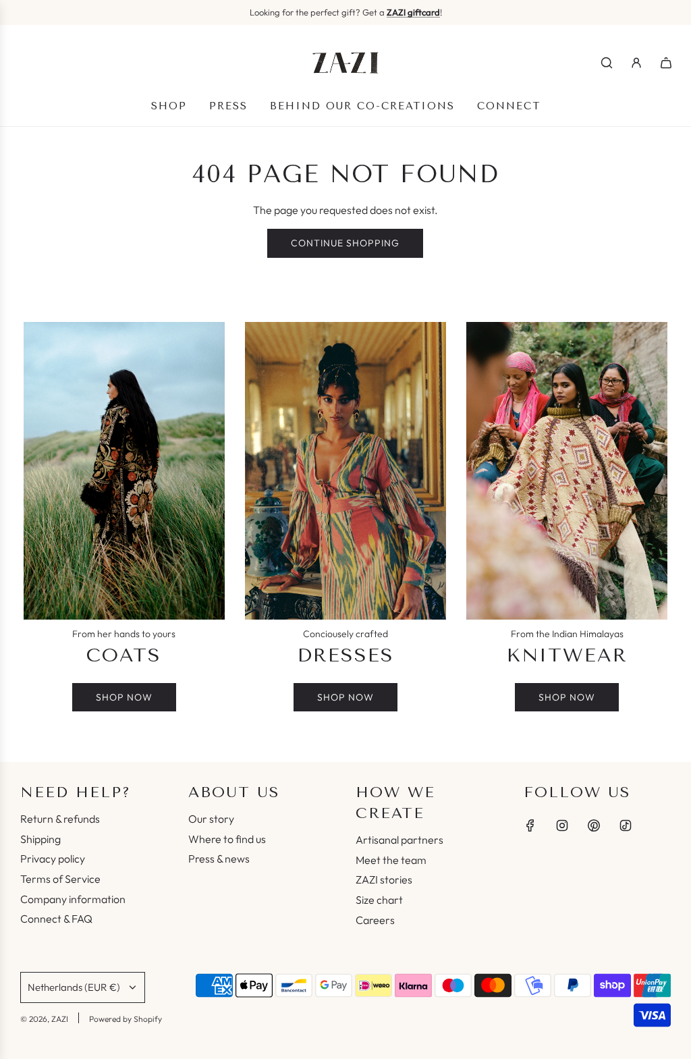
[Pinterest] (594, 825)
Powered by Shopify (125, 1019)
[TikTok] (625, 825)
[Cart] (666, 63)
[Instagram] (562, 825)
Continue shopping (345, 243)
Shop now (124, 697)
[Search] (606, 63)
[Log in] (636, 63)
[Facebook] (530, 825)
